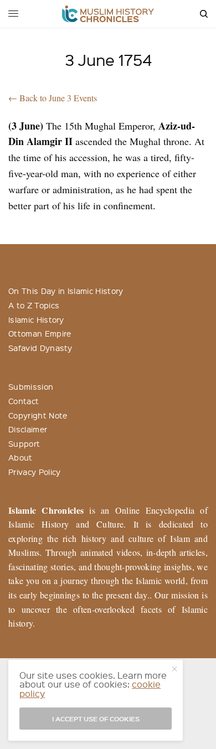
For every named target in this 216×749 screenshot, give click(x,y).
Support (24, 443)
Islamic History (36, 319)
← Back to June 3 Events (52, 98)
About (20, 457)
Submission (30, 386)
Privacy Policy (34, 472)
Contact (23, 401)
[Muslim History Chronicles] (108, 14)
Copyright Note (37, 415)
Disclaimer (27, 429)
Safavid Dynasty (40, 348)
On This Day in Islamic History (66, 291)
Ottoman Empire (39, 333)
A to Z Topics (33, 305)
